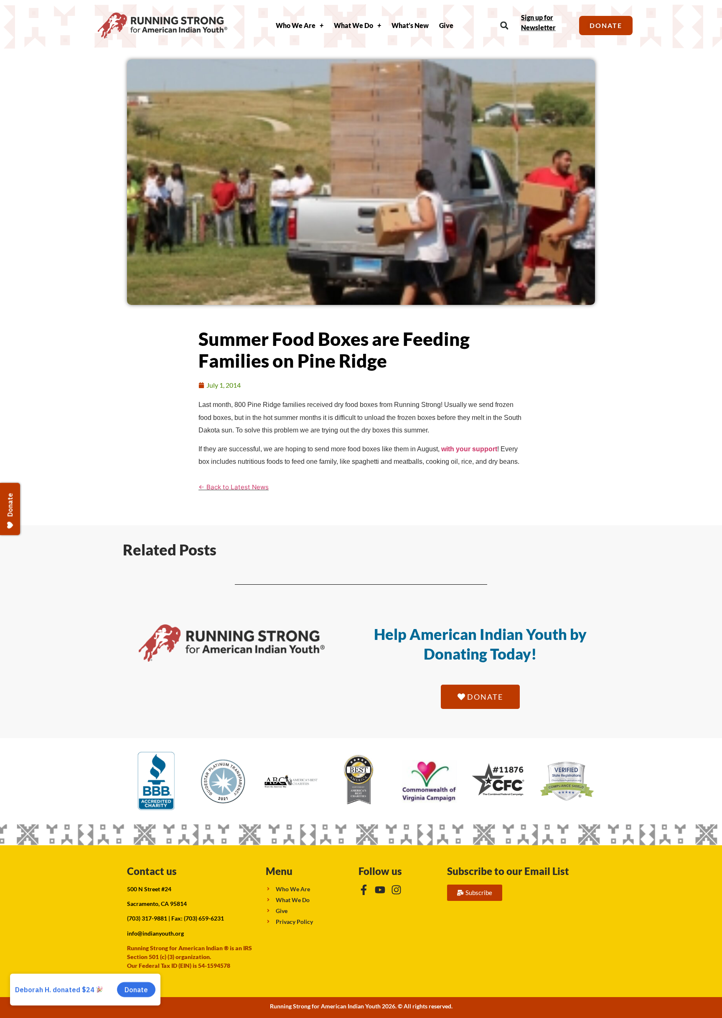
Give (446, 25)
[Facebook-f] (363, 890)
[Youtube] (380, 890)
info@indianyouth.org (155, 933)
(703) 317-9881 (147, 918)
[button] (504, 26)
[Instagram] (396, 890)
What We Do (353, 25)
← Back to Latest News (233, 487)
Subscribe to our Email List (508, 871)
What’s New (410, 25)
